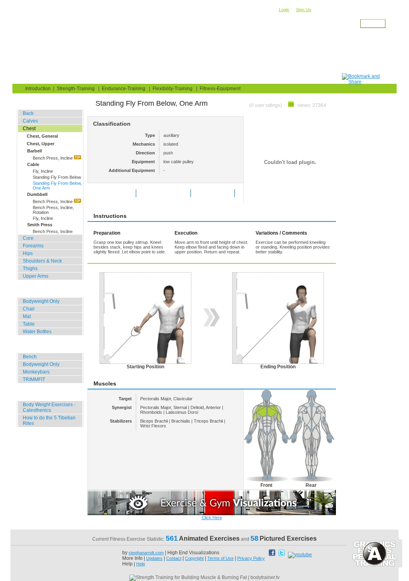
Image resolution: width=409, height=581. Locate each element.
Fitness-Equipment (220, 88)
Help (140, 563)
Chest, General (42, 136)
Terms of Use (220, 558)
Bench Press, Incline (53, 158)
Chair (29, 309)
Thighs (30, 268)
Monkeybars (36, 372)
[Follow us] (282, 554)
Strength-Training (99, 30)
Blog (61, 78)
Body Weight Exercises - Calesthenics (49, 407)
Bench (30, 357)
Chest (126, 30)
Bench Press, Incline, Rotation (53, 210)
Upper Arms (35, 276)
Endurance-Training (123, 88)
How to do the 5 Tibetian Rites (49, 420)
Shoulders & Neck (42, 261)
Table (29, 324)
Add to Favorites (169, 193)
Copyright (194, 558)
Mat (27, 316)
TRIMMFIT (34, 379)
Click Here (212, 517)
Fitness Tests (159, 78)
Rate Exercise (117, 193)
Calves (30, 121)
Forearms (33, 246)
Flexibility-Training (173, 88)
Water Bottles (37, 331)
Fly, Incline (43, 171)
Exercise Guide (105, 78)
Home (29, 78)
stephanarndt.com (146, 552)
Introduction (38, 88)
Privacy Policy (251, 558)
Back (28, 113)
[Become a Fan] (273, 554)
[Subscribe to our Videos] (300, 554)
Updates (154, 558)
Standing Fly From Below (57, 177)
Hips (28, 253)
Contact (173, 558)
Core (28, 238)
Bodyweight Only (41, 301)
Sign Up (303, 9)
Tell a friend (218, 193)
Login (284, 9)
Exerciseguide (63, 30)
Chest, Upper (40, 143)
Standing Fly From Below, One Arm (57, 185)
